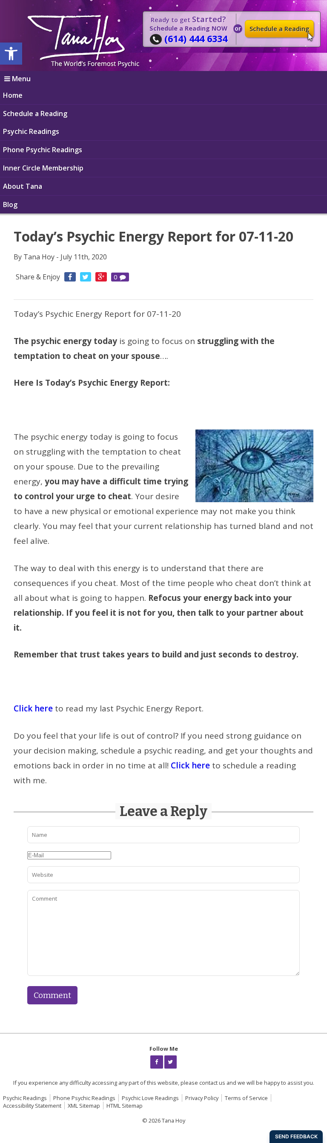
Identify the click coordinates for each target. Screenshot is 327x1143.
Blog (10, 204)
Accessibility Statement (32, 1105)
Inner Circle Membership (43, 168)
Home (13, 95)
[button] (11, 54)
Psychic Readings (31, 131)
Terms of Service (246, 1098)
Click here (33, 708)
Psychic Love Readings (150, 1098)
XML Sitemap (84, 1105)
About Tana (22, 186)
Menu (21, 78)
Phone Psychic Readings (42, 149)
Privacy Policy (201, 1098)
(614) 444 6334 (195, 38)
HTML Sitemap (124, 1105)
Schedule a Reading (279, 29)
